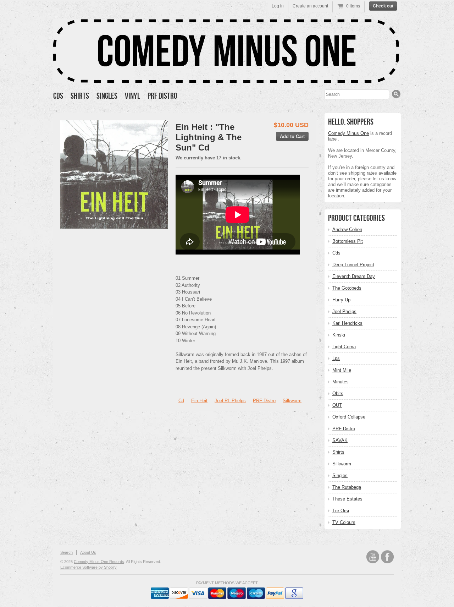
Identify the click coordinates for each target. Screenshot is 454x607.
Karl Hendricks (347, 323)
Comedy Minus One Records (99, 561)
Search (66, 552)
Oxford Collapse (348, 417)
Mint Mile (341, 370)
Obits (337, 393)
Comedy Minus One (348, 133)
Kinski (338, 335)
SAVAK (340, 440)
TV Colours (343, 522)
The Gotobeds (346, 288)
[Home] (226, 78)
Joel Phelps (344, 311)
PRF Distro (162, 96)
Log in (278, 6)
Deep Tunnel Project (353, 264)
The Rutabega (346, 487)
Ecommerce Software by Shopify (88, 567)
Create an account (310, 6)
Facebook (387, 556)
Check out (383, 6)
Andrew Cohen (347, 229)
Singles (106, 96)
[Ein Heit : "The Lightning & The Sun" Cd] (114, 174)
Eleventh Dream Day (353, 276)
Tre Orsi (340, 510)
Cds (58, 96)
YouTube (372, 556)
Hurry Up (341, 299)
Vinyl (132, 96)
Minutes (340, 381)
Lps (336, 358)
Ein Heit (199, 400)
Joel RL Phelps (230, 400)
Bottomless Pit (347, 241)
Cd (181, 400)
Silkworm (292, 400)
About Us (88, 552)
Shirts (80, 96)
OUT (337, 405)
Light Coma (344, 346)
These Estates (347, 499)
